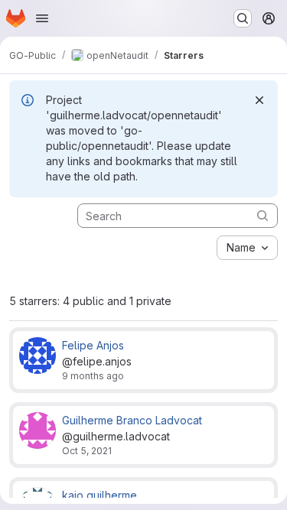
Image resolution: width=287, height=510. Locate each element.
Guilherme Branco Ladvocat (132, 420)
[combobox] (247, 248)
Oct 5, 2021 (87, 450)
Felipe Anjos (93, 345)
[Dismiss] (259, 100)
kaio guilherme (99, 495)
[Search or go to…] (242, 18)
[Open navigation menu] (42, 18)
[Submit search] (262, 215)
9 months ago (93, 376)
